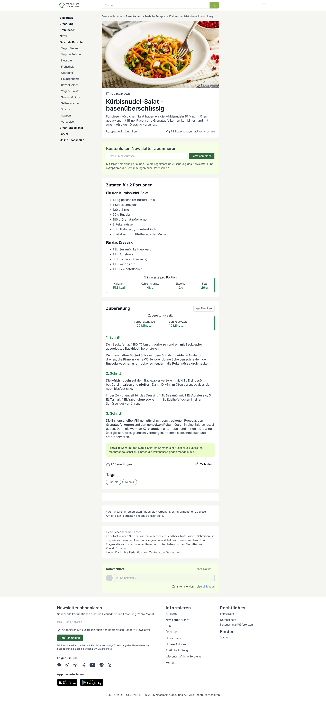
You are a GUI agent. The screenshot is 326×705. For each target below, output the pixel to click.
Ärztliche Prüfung (177, 650)
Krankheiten (68, 30)
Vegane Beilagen (71, 54)
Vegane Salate (70, 91)
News (63, 36)
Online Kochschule (72, 140)
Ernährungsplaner (71, 127)
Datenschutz (161, 168)
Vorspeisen (68, 121)
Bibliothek (66, 17)
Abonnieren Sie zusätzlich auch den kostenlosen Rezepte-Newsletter (106, 629)
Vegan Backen (70, 48)
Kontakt (171, 662)
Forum (64, 133)
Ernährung (67, 23)
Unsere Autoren (176, 644)
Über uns (171, 632)
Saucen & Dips (70, 97)
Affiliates (171, 613)
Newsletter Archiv (177, 619)
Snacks (65, 109)
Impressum (227, 613)
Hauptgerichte (70, 78)
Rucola (129, 482)
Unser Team (173, 638)
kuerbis (113, 482)
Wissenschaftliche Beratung (183, 656)
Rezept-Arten (69, 85)
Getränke (67, 72)
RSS (168, 626)
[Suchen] (214, 5)
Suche (224, 637)
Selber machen (70, 103)
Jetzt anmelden (202, 156)
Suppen (66, 115)
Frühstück (67, 66)
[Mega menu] (264, 5)
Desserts (67, 60)
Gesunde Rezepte (71, 42)
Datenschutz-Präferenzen (236, 624)
